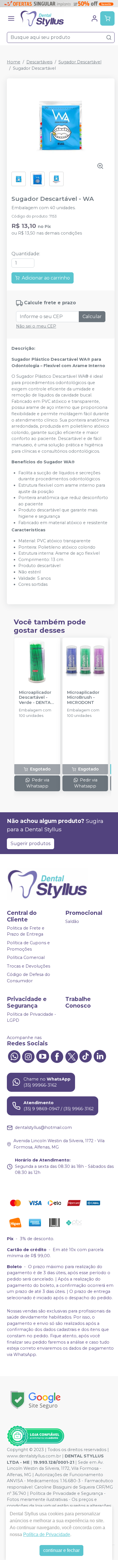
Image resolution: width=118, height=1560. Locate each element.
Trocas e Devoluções (28, 966)
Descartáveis (39, 62)
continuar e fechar (61, 1550)
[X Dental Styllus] (71, 1056)
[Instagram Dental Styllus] (28, 1056)
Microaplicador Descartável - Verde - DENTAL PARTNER (36, 697)
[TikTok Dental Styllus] (85, 1056)
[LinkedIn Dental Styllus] (100, 1056)
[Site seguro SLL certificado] (35, 1400)
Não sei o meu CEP (36, 326)
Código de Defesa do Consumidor (28, 978)
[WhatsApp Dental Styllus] (14, 1056)
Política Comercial (26, 957)
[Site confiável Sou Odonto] (35, 1436)
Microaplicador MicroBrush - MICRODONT (83, 697)
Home (13, 62)
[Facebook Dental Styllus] (57, 1056)
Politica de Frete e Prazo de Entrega (25, 931)
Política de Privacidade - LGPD (31, 1017)
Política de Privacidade (46, 1534)
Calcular (92, 316)
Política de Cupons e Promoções (28, 946)
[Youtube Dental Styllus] (43, 1056)
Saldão (72, 921)
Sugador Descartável (79, 62)
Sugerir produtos (30, 843)
